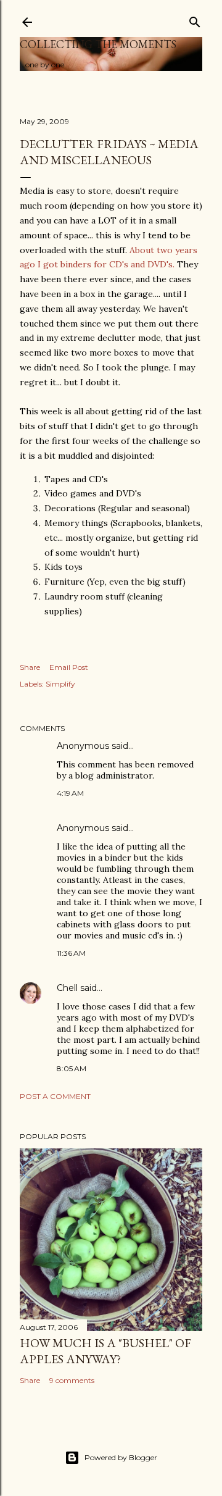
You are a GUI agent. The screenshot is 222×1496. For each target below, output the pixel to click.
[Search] (194, 19)
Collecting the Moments (98, 44)
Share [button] (30, 667)
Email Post (68, 667)
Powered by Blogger (120, 1457)
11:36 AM (71, 953)
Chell (67, 987)
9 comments (71, 1380)
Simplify (60, 683)
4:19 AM (70, 793)
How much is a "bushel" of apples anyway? (105, 1351)
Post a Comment (55, 1096)
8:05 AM (71, 1068)
